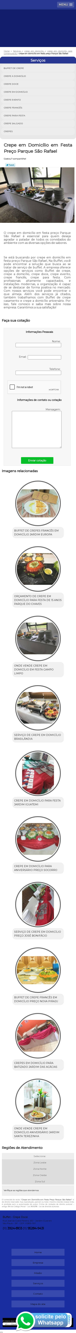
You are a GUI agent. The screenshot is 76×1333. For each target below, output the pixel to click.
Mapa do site (38, 1304)
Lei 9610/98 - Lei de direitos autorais (43, 1206)
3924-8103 (14, 1228)
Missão (38, 1273)
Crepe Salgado (13, 123)
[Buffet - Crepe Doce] (38, 20)
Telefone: (55, 369)
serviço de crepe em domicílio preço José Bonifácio (37, 933)
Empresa (38, 1262)
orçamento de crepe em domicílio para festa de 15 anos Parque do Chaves (38, 600)
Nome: (56, 341)
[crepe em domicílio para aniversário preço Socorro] (38, 838)
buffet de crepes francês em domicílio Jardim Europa (36, 532)
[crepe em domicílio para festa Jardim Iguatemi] (38, 772)
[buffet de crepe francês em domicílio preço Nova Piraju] (38, 969)
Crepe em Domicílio (16, 92)
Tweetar (10, 165)
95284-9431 (36, 1228)
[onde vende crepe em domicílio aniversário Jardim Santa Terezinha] (38, 1100)
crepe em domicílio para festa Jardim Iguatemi (37, 802)
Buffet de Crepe (14, 68)
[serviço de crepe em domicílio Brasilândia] (38, 707)
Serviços (38, 60)
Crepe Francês (13, 107)
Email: (23, 356)
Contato (38, 1293)
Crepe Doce (11, 84)
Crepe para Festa (14, 115)
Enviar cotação (37, 460)
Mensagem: (53, 409)
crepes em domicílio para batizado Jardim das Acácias (35, 1064)
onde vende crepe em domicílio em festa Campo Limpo (34, 669)
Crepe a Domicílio (15, 76)
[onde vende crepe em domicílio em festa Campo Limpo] (38, 637)
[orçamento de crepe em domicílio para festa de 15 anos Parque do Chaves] (38, 568)
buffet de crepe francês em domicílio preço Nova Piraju (36, 999)
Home (38, 1252)
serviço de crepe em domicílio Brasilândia (37, 736)
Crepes (8, 131)
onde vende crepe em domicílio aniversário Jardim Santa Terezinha (36, 1132)
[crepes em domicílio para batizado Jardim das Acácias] (38, 1034)
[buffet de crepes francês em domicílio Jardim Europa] (38, 502)
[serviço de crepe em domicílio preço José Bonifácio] (38, 903)
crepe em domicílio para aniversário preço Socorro (35, 868)
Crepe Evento (12, 99)
